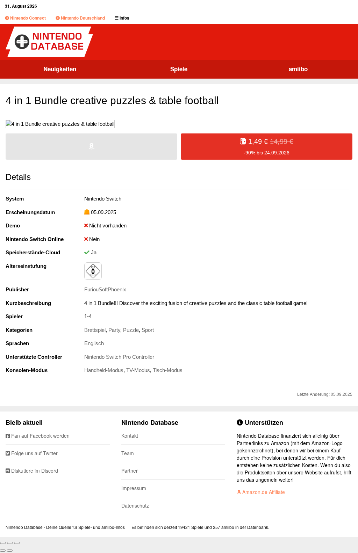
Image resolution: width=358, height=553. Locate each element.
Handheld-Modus (103, 370)
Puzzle (131, 330)
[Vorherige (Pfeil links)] (3, 551)
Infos (124, 18)
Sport (148, 330)
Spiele (178, 69)
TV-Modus (138, 370)
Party (114, 330)
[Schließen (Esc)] (3, 543)
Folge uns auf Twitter (34, 453)
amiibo (298, 69)
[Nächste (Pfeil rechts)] (10, 551)
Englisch (94, 343)
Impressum (133, 488)
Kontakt (129, 435)
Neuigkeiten (59, 69)
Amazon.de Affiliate (263, 491)
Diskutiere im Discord (34, 470)
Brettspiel (95, 330)
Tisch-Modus (167, 370)
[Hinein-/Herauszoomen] (17, 543)
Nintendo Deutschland (82, 18)
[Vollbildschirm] (10, 543)
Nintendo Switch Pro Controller (119, 357)
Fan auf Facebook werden (40, 435)
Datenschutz (135, 505)
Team (127, 453)
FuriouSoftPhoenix (105, 289)
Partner (129, 470)
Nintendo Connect (27, 18)
